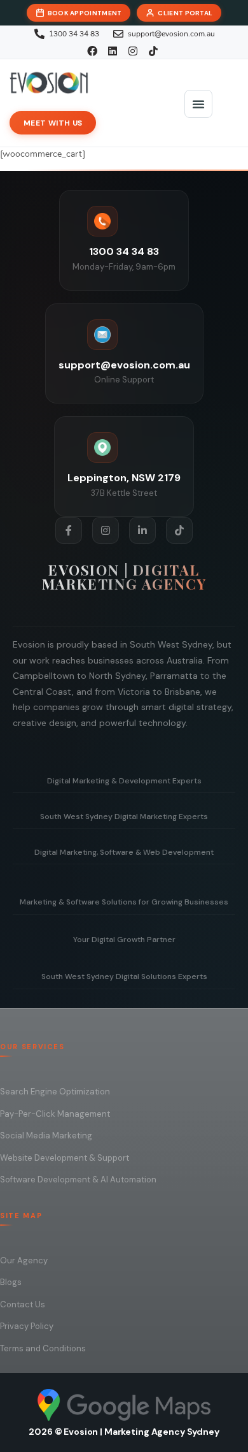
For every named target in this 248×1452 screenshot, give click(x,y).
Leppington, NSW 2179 (124, 477)
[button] (198, 104)
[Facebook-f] (68, 530)
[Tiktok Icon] (179, 530)
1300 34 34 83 (124, 251)
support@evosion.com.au (124, 365)
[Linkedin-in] (142, 530)
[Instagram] (105, 530)
